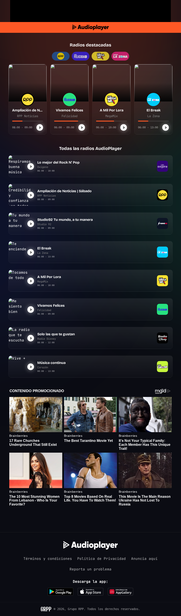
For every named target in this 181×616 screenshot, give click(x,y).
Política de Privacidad (101, 558)
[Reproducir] (39, 127)
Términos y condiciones (47, 558)
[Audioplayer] (90, 27)
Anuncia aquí (144, 558)
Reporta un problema (90, 569)
